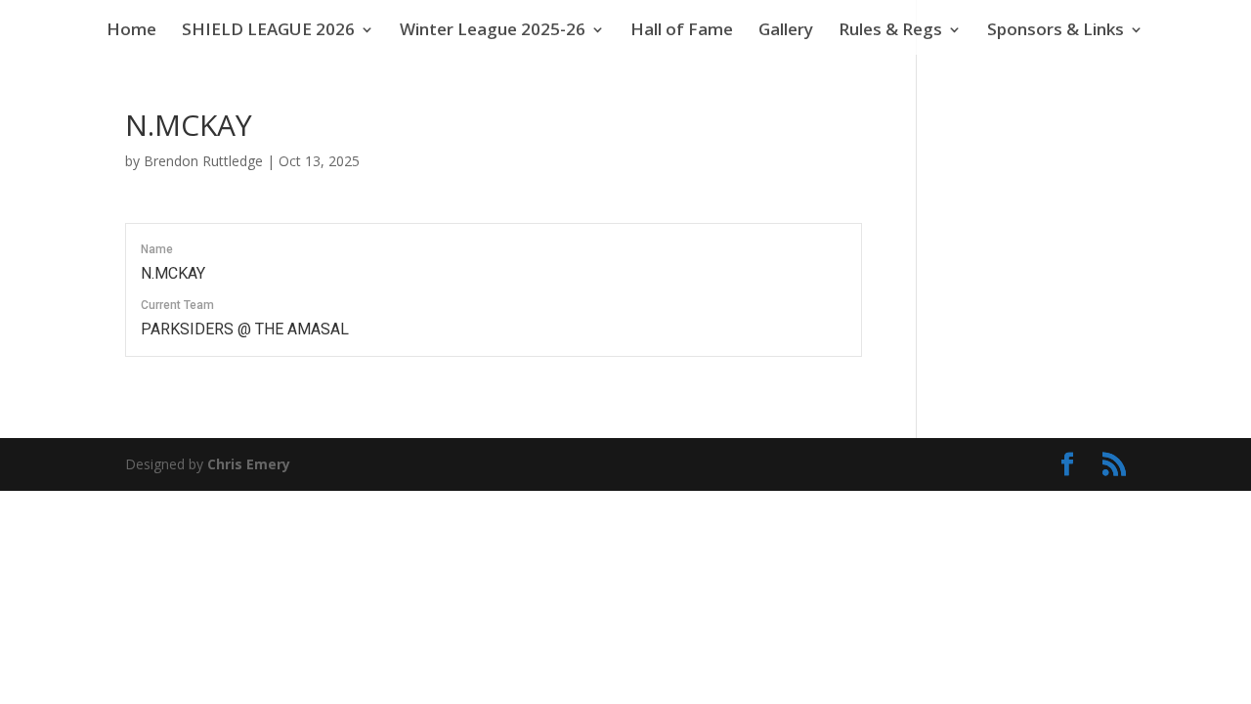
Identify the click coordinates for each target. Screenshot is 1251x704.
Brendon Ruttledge (203, 161)
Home (131, 31)
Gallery (785, 31)
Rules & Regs (890, 31)
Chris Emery (248, 464)
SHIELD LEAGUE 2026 (268, 31)
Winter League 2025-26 (492, 31)
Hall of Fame (681, 31)
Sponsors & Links (1055, 31)
